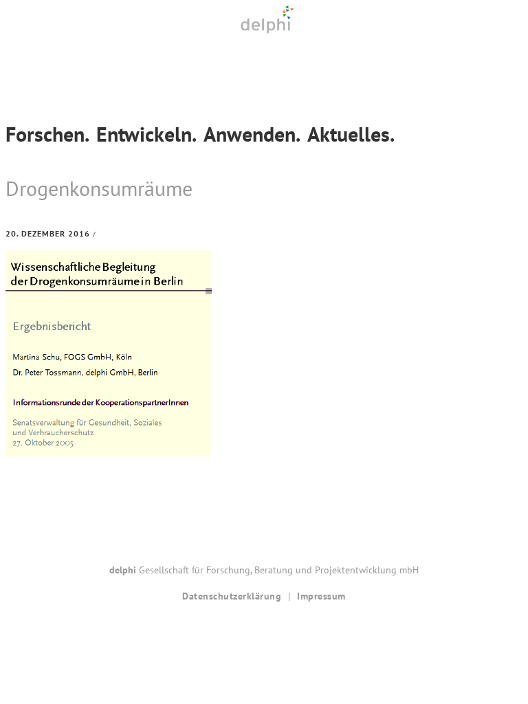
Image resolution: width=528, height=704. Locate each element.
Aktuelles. (351, 133)
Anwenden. (252, 133)
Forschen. (47, 133)
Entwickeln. (146, 133)
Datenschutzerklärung (231, 596)
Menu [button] (264, 50)
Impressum (321, 596)
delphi (267, 19)
